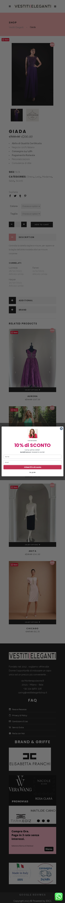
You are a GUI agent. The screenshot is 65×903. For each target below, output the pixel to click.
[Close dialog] (61, 428)
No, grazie (32, 472)
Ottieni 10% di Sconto (32, 467)
